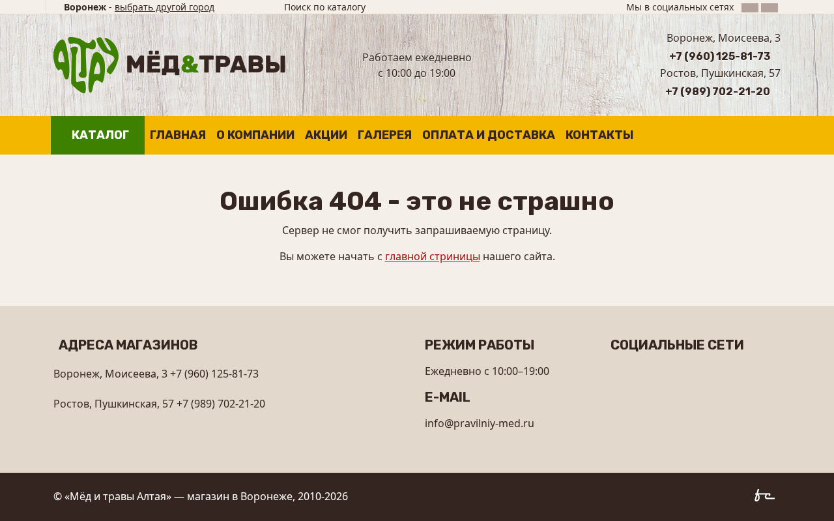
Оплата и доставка (488, 135)
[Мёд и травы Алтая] (169, 64)
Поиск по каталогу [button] (325, 7)
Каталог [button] (100, 135)
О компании (255, 135)
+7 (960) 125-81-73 (719, 56)
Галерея (385, 135)
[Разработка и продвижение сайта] (768, 497)
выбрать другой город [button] (164, 7)
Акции (326, 135)
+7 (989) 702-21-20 (717, 91)
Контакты (599, 135)
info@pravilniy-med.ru (479, 423)
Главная (178, 135)
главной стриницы (432, 256)
